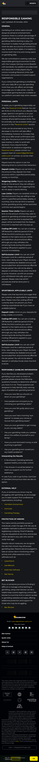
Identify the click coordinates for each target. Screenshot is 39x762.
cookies (12, 757)
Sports (33, 3)
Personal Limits (15, 108)
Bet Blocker (9, 607)
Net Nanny (8, 574)
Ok (34, 759)
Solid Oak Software (12, 570)
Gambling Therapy (12, 513)
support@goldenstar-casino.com (21, 621)
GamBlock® (9, 565)
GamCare (8, 509)
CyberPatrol (9, 561)
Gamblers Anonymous (13, 504)
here (17, 741)
